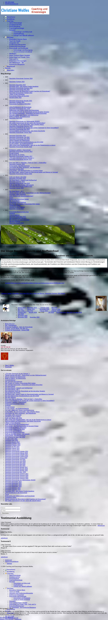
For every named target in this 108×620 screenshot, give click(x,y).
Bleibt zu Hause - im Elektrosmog (19, 116)
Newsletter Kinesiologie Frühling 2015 (20, 186)
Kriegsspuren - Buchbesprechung (19, 166)
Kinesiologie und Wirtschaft (23, 32)
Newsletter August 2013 (16, 223)
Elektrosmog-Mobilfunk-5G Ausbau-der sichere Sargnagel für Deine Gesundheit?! (34, 128)
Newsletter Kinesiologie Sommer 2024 (20, 78)
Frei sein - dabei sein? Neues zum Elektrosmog (23, 115)
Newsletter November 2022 (17, 85)
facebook (12, 213)
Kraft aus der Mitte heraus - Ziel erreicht (21, 185)
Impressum (8, 560)
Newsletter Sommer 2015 (17, 181)
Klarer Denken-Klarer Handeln (19, 55)
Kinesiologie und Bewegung (23, 50)
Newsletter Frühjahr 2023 (16, 81)
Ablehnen (10, 617)
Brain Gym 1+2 (9, 324)
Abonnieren (5, 513)
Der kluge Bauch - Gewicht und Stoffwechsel (23, 180)
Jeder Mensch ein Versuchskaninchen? (21, 196)
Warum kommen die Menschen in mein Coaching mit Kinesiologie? (29, 91)
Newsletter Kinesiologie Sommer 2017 (20, 151)
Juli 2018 (51, 312)
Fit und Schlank (14, 153)
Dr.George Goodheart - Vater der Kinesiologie (18, 327)
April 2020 (21, 314)
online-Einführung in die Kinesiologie (20, 107)
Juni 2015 (30, 311)
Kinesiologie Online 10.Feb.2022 (19, 96)
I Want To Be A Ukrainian (17, 94)
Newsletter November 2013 (17, 216)
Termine (8, 68)
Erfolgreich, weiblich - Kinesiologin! (20, 150)
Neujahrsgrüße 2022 (15, 97)
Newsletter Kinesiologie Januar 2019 (20, 132)
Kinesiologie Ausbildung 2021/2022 (19, 104)
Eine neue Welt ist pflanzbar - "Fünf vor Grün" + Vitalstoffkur (27, 162)
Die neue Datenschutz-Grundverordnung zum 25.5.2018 (26, 142)
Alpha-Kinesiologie (15, 23)
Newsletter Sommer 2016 (17, 164)
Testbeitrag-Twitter (14, 205)
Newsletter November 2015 (17, 178)
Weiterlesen (101, 525)
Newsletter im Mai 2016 (16, 169)
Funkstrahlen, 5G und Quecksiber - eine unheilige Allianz (26, 124)
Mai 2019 (69, 312)
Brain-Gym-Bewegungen (17, 61)
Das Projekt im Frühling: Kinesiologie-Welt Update (24, 204)
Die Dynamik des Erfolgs (16, 155)
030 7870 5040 (9, 2)
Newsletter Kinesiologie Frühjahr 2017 (20, 156)
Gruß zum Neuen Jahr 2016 (17, 177)
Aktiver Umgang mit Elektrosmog (19, 140)
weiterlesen (4, 538)
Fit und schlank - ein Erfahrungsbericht (21, 143)
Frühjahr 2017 (56, 311)
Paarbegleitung (19, 34)
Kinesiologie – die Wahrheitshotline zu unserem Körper (26, 170)
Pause (11, 197)
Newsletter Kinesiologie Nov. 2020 (19, 108)
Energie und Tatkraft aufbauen (24, 35)
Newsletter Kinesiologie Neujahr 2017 (20, 159)
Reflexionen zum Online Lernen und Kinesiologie (24, 110)
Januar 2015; (31, 309)
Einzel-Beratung (14, 26)
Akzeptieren (3, 617)
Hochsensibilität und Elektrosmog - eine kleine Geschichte (27, 131)
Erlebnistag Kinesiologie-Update (19, 199)
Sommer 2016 (56, 309)
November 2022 (34, 317)
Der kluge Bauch (14, 201)
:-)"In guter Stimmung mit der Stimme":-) (21, 158)
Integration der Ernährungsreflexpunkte (17, 44)
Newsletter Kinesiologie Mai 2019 (19, 129)
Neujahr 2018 (33, 312)
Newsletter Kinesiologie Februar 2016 (20, 174)
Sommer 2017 (22, 312)
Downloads (8, 367)
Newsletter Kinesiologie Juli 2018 (19, 137)
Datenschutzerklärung (11, 561)
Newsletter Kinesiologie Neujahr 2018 (20, 147)
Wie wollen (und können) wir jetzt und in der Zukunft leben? (27, 123)
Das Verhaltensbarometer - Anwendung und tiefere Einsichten (28, 113)
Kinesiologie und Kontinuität (18, 48)
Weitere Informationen (6, 619)
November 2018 (61, 312)
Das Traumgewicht (10, 325)
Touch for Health (14, 41)
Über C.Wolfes (9, 365)
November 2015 (44, 309)
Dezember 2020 (22, 317)
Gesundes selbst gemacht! (17, 194)
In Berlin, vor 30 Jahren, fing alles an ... (17, 328)
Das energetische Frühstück (17, 218)
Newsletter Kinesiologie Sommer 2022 (20, 88)
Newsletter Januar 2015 (16, 188)
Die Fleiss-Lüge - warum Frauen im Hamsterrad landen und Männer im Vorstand (33, 172)
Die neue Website (14, 221)
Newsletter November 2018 (17, 135)
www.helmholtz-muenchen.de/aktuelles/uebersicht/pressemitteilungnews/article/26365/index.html (34, 283)
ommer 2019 (78, 312)
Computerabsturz (14, 215)
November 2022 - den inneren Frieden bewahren (23, 86)
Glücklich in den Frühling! (17, 207)
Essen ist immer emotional (23, 52)
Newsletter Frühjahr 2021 (16, 102)
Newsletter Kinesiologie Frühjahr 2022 (20, 93)
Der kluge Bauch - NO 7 (16, 191)
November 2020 (22, 315)
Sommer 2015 (43, 307)
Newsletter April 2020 (15, 118)
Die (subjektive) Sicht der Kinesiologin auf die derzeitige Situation (29, 112)
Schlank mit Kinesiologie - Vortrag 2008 (17, 330)
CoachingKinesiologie (16, 28)
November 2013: (32, 307)
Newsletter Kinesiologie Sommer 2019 (20, 126)
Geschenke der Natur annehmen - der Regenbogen (24, 167)
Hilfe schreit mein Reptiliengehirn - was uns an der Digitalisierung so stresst (32, 145)
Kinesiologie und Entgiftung (17, 202)
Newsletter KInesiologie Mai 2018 (19, 139)
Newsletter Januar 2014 (16, 208)
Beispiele (12, 30)
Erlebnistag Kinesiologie (17, 46)
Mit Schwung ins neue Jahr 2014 (19, 220)
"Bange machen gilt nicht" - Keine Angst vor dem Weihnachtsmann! (30, 193)
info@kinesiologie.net (11, 4)
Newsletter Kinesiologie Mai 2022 (19, 89)
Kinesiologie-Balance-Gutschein (19, 212)
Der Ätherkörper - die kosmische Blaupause (17, 63)
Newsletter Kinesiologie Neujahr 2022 (20, 101)
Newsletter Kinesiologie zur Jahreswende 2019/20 (24, 121)
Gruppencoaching (15, 25)
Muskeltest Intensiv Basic (18, 39)
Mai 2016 (54, 307)
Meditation (12, 54)
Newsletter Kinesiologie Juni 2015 (19, 183)
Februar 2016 (46, 311)
